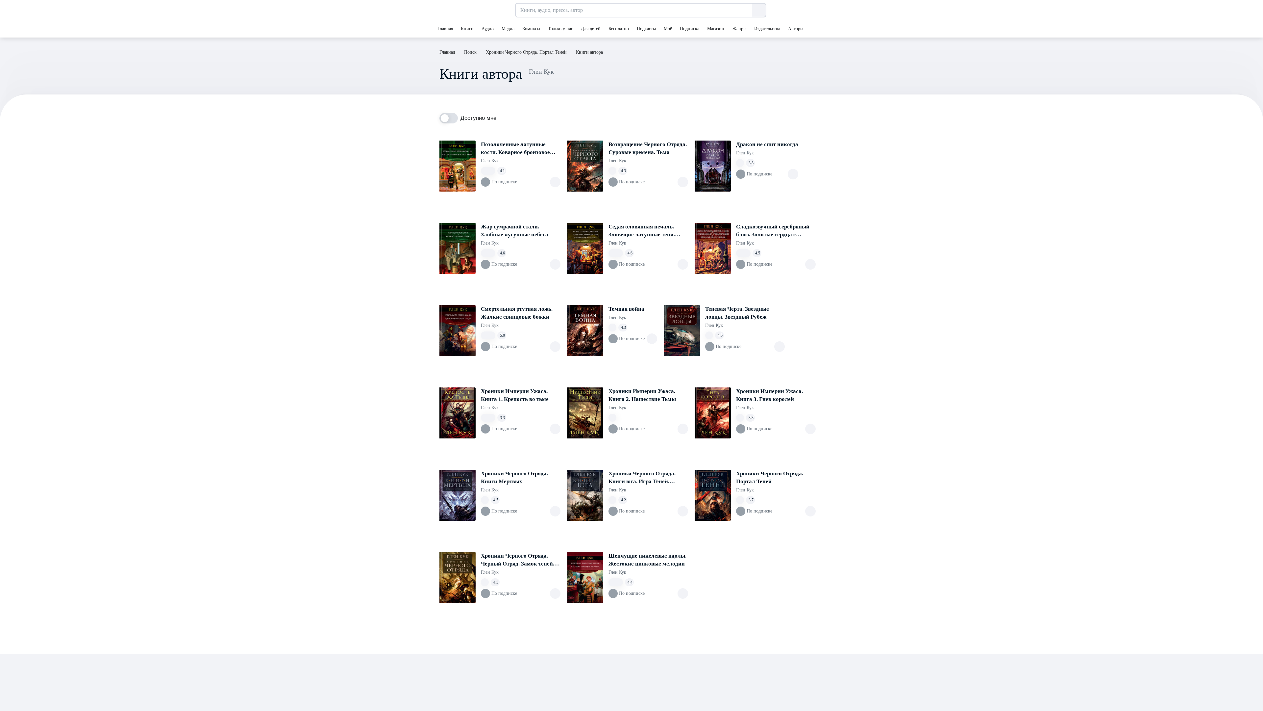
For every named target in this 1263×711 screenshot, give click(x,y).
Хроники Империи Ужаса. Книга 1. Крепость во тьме (515, 395)
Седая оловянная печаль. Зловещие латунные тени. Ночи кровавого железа (641, 231)
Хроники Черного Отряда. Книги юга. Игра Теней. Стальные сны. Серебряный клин (644, 478)
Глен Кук (490, 160)
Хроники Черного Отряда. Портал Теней (769, 477)
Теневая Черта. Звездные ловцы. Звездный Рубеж (737, 313)
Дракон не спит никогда (767, 144)
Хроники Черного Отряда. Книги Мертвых (514, 477)
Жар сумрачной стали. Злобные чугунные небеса (514, 231)
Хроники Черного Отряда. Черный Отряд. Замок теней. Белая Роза (517, 560)
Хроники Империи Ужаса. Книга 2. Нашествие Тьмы (642, 395)
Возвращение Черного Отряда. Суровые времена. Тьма (647, 148)
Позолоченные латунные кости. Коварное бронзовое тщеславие (515, 148)
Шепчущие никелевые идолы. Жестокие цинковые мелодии (647, 560)
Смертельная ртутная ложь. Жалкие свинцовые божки (517, 313)
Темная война (626, 309)
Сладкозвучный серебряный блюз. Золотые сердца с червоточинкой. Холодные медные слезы (772, 231)
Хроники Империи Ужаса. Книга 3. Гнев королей (769, 395)
